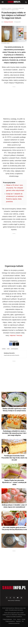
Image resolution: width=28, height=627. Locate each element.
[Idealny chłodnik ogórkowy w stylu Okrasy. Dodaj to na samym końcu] (14, 399)
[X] (14, 344)
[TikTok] (10, 597)
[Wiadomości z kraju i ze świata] (14, 2)
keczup (19, 335)
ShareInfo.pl (4, 8)
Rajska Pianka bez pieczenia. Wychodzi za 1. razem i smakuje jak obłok (14, 482)
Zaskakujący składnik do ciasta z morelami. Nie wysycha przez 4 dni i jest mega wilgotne (14, 433)
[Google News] (21, 597)
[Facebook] (10, 344)
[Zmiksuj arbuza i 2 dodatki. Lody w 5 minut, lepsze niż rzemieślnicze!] (14, 495)
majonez (13, 335)
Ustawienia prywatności (14, 623)
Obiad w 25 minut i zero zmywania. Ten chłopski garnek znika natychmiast (15, 187)
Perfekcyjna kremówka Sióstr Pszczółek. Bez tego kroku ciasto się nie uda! (14, 458)
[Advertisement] (14, 102)
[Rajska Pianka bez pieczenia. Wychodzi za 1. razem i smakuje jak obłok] (14, 471)
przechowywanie (14, 348)
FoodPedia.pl (17, 600)
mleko (8, 348)
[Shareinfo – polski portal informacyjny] (14, 587)
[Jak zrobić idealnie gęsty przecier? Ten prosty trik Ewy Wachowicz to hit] (14, 518)
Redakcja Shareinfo (8, 21)
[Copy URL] (17, 344)
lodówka (4, 348)
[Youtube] (17, 597)
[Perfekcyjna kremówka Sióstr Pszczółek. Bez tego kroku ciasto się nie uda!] (14, 446)
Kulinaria (9, 8)
